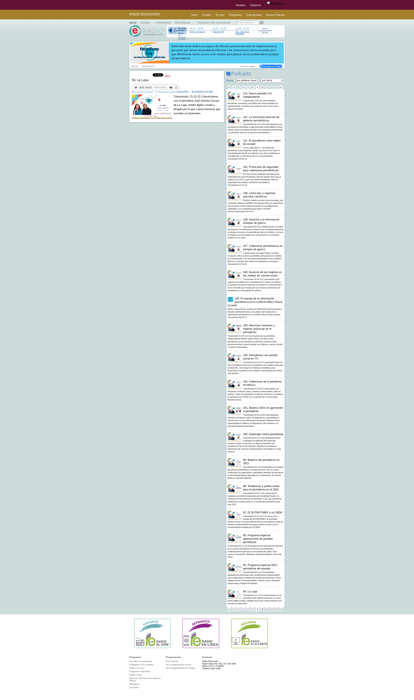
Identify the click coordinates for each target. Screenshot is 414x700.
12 (271, 87)
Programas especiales (139, 671)
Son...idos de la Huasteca (242, 33)
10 (262, 87)
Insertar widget (248, 66)
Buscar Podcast (276, 15)
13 (276, 87)
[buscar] (275, 3)
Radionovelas (135, 675)
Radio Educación (144, 14)
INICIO (134, 66)
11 (267, 87)
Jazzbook (133, 687)
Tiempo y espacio (197, 32)
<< (229, 87)
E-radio (206, 15)
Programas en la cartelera (141, 664)
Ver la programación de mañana (180, 668)
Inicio (194, 15)
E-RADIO (145, 22)
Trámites (240, 5)
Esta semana (254, 15)
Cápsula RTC (218, 32)
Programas (235, 15)
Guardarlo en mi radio (203, 91)
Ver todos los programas (140, 661)
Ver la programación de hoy (265, 31)
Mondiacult (134, 684)
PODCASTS (148, 66)
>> (281, 87)
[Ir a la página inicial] (127, 5)
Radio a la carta (136, 668)
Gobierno (255, 5)
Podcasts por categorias (214, 22)
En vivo (220, 15)
